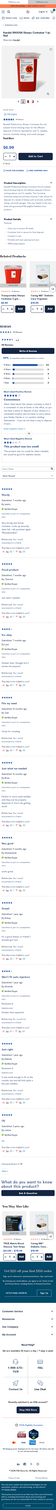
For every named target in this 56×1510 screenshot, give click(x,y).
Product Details (12, 219)
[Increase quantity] (14, 156)
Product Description (15, 183)
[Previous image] (18, 101)
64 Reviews (16, 291)
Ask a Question (28, 1193)
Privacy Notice (10, 1489)
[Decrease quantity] (5, 156)
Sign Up (44, 1293)
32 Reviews (17, 1239)
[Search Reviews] (52, 469)
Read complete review (13, 429)
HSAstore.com (42, 2)
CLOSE (28, 1505)
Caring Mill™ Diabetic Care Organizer (42, 297)
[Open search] (8, 11)
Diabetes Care (11, 25)
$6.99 (8, 147)
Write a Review (28, 351)
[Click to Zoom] (48, 94)
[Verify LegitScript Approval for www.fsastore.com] (34, 1434)
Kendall (16, 40)
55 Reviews (20, 119)
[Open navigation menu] (3, 12)
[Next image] (37, 101)
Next (5, 1171)
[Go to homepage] (28, 12)
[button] (13, 274)
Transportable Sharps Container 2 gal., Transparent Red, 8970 (13, 297)
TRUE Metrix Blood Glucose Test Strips (14, 1245)
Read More (8, 138)
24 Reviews (45, 291)
